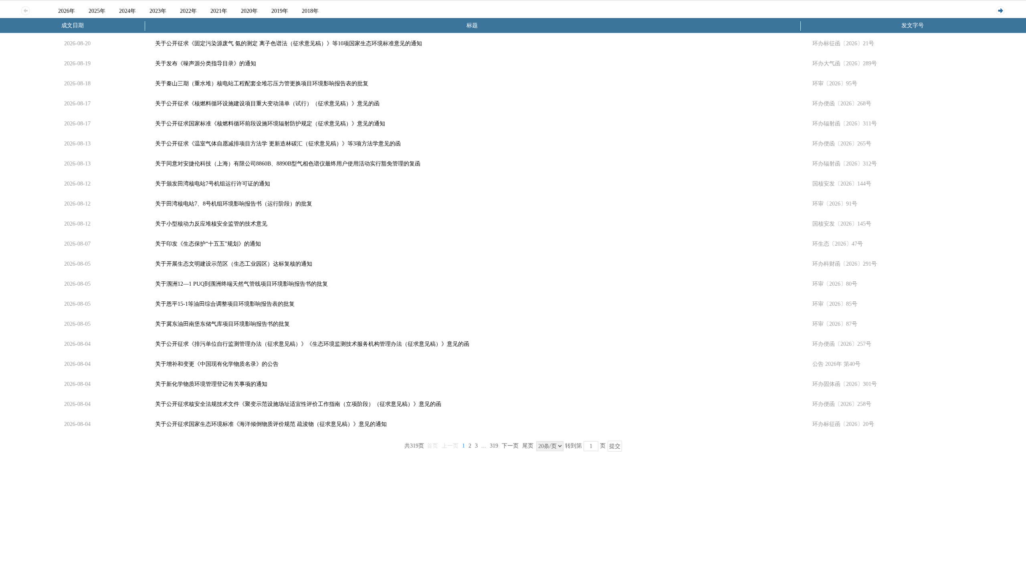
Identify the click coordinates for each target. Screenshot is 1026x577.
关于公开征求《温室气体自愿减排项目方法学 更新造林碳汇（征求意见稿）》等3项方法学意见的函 (278, 144)
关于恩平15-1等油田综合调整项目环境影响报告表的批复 (225, 304)
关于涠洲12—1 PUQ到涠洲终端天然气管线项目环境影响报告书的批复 (241, 284)
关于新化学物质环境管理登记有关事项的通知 (211, 384)
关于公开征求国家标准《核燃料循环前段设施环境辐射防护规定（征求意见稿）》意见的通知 (270, 124)
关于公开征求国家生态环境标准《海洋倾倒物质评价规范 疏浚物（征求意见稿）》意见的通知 (271, 424)
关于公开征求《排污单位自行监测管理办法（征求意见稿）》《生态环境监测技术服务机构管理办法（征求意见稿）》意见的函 (312, 344)
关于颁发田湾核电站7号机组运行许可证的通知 (212, 184)
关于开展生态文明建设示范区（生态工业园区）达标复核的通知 (233, 264)
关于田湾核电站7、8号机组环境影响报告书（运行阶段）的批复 (233, 204)
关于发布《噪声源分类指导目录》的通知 (205, 64)
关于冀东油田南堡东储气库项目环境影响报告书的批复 (222, 324)
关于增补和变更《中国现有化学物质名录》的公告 (217, 364)
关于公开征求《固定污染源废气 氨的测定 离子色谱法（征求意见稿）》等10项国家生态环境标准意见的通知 (288, 43)
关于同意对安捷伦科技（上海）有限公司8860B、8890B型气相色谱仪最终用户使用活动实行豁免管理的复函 (287, 164)
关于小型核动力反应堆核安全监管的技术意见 (211, 224)
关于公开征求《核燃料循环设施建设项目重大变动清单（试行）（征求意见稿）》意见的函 (267, 104)
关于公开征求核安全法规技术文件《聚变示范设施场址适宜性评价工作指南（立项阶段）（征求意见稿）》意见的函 (298, 404)
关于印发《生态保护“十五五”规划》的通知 (208, 244)
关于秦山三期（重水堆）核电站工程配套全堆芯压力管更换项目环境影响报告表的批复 (261, 84)
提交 (614, 446)
